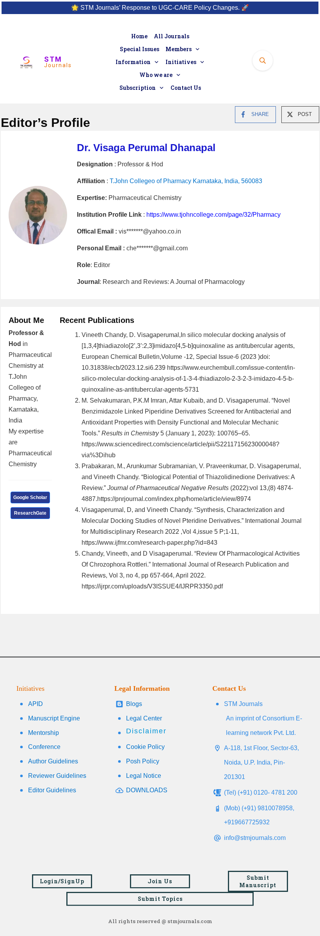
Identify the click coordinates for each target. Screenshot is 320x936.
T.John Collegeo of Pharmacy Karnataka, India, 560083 (186, 181)
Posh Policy (142, 761)
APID (35, 704)
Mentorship (43, 732)
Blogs (134, 704)
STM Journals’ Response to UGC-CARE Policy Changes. (160, 7)
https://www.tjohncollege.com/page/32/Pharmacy (213, 214)
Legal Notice (143, 775)
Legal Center (144, 718)
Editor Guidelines (52, 790)
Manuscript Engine (54, 718)
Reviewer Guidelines (57, 775)
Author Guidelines (53, 761)
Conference (44, 746)
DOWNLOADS (146, 790)
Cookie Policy (145, 746)
